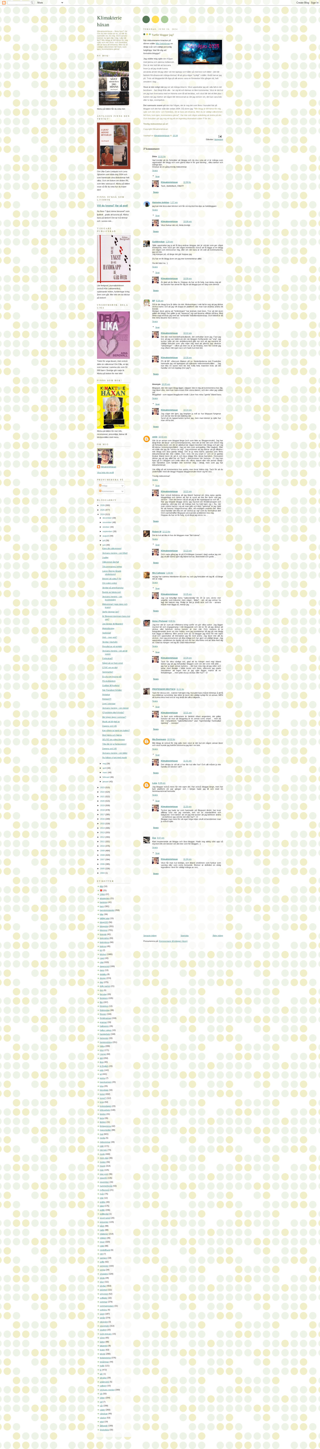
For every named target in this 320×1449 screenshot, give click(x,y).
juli (104, 540)
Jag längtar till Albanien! (112, 624)
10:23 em (187, 551)
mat (101, 1134)
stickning (104, 1322)
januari (106, 781)
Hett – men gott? (109, 637)
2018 (102, 810)
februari (106, 777)
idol (101, 1058)
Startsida (185, 935)
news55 (103, 1178)
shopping (104, 1274)
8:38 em (159, 301)
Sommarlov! (107, 672)
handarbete (105, 1034)
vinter (102, 1398)
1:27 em (174, 202)
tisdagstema (105, 1358)
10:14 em (187, 410)
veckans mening (107, 1390)
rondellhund (105, 1250)
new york (104, 1174)
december (107, 518)
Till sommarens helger (112, 566)
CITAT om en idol (109, 667)
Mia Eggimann (159, 739)
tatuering (104, 1346)
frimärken (104, 1006)
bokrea (103, 946)
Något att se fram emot (112, 663)
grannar (103, 1022)
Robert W (156, 531)
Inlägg (104, 486)
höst (102, 1050)
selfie (102, 1262)
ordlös (102, 1202)
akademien (105, 898)
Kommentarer (107, 491)
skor (102, 1282)
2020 (102, 801)
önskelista (104, 1430)
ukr (101, 1374)
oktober (106, 527)
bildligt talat (104, 918)
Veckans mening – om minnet (115, 708)
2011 (102, 841)
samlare (103, 1258)
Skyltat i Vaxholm (109, 642)
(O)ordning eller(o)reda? (113, 712)
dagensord (104, 966)
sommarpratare (107, 1306)
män (102, 1170)
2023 (102, 787)
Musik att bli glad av (111, 721)
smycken (104, 1294)
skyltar (103, 1286)
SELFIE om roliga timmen (113, 739)
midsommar (105, 1142)
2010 (102, 846)
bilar (102, 914)
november (107, 522)
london (103, 1114)
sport (102, 1314)
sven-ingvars (106, 1334)
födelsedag (105, 1010)
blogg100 (104, 922)
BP (153, 301)
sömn (102, 1338)
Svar (157, 176)
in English (104, 1066)
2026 (102, 505)
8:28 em (161, 783)
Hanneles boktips (160, 202)
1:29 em (169, 242)
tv (100, 1370)
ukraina (103, 1378)
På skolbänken (109, 681)
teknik (102, 1354)
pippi (102, 1206)
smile (154, 437)
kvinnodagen (105, 1106)
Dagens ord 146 (109, 726)
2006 (102, 864)
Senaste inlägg (149, 935)
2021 (102, 796)
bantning (103, 902)
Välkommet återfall (110, 562)
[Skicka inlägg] (219, 136)
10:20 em (166, 384)
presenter (104, 1222)
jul (101, 1074)
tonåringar (104, 1362)
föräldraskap (105, 1018)
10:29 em (187, 658)
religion (103, 1238)
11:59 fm (187, 182)
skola (102, 1278)
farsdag (103, 994)
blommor (104, 930)
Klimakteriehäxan (169, 182)
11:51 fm (162, 156)
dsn (101, 990)
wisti (102, 1421)
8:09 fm (172, 621)
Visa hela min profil (105, 472)
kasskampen (105, 1082)
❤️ (101, 890)
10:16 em (187, 357)
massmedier (105, 1130)
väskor (103, 1418)
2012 (102, 837)
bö (101, 950)
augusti (106, 536)
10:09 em (187, 278)
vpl (101, 1402)
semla (102, 1270)
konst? (103, 1098)
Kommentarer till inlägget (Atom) (173, 941)
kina (102, 1086)
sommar (103, 1302)
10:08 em (187, 221)
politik (102, 1210)
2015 (102, 823)
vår (101, 1406)
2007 (102, 859)
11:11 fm (180, 689)
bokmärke (104, 938)
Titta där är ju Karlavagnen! (114, 744)
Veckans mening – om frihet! (115, 553)
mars (105, 772)
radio (102, 1230)
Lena (154, 783)
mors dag (104, 1158)
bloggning (218, 139)
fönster (103, 1014)
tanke (102, 1342)
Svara (155, 170)
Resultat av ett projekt (112, 646)
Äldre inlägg (218, 935)
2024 (102, 514)
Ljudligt (105, 557)
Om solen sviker (109, 583)
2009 (102, 850)
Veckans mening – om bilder (114, 753)
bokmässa (104, 942)
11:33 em (187, 806)
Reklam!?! (106, 699)
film (101, 1002)
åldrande (104, 1426)
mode (102, 1154)
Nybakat (106, 694)
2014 (102, 828)
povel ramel (105, 1218)
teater (102, 1350)
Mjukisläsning (108, 628)
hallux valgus (105, 1030)
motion (103, 1162)
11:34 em (187, 859)
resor (102, 1242)
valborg (103, 1386)
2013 (102, 832)
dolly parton (105, 986)
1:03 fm (169, 573)
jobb (102, 1070)
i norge (103, 1054)
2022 (102, 792)
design (103, 978)
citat (102, 962)
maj (104, 763)
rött (101, 1254)
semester (104, 1266)
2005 (102, 868)
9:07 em (160, 838)
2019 (102, 805)
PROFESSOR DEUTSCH (163, 689)
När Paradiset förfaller (112, 690)
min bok (103, 1150)
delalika (103, 974)
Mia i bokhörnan (163, 43)
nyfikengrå (104, 1190)
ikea (102, 1062)
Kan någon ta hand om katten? (116, 730)
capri (102, 958)
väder (102, 1410)
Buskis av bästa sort (111, 592)
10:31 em (187, 713)
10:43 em (163, 437)
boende (103, 934)
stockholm (104, 1326)
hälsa (102, 1046)
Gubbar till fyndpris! (111, 685)
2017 (102, 814)
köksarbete (105, 1110)
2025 (102, 510)
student (103, 1330)
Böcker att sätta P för (111, 578)
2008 (102, 855)
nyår (102, 1194)
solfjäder (103, 1298)
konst (102, 1094)
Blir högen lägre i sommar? (114, 717)
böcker (103, 954)
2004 (102, 873)
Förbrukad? (107, 658)
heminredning (106, 1042)
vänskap (104, 1414)
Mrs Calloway (158, 573)
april (105, 768)
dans (102, 970)
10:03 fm (171, 739)
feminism (104, 998)
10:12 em (187, 333)
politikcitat (104, 1214)
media (102, 1138)
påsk (102, 1226)
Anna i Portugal (159, 621)
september (108, 531)
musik (102, 1166)
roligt (102, 1246)
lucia (102, 1118)
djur (101, 982)
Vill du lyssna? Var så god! (112, 205)
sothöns (103, 1310)
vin (101, 1394)
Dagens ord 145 (109, 748)
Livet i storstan (108, 703)
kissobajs (104, 1090)
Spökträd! (106, 633)
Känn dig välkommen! (111, 548)
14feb (102, 894)
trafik (102, 1366)
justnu (102, 1078)
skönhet (103, 1290)
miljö (102, 1146)
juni (104, 545)
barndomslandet (107, 910)
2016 (102, 819)
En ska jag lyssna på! (111, 676)
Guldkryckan (158, 242)
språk (102, 1318)
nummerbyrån (106, 1186)
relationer (104, 1234)
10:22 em (187, 491)
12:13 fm (166, 531)
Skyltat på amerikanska (112, 588)
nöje (102, 1198)
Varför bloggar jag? (110, 612)
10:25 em (187, 594)
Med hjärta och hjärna (112, 735)
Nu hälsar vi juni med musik (114, 757)
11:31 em (187, 761)
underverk (104, 1382)
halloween (104, 1026)
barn (102, 906)
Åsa (154, 838)
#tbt (101, 886)
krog (102, 1102)
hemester (104, 1038)
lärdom (103, 1122)
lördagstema (105, 1126)
